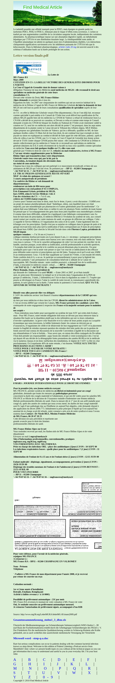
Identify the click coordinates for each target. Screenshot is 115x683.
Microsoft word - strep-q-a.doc (30, 638)
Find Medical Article (42, 7)
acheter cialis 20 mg (67, 47)
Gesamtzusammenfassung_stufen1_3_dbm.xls (39, 619)
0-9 (49, 677)
